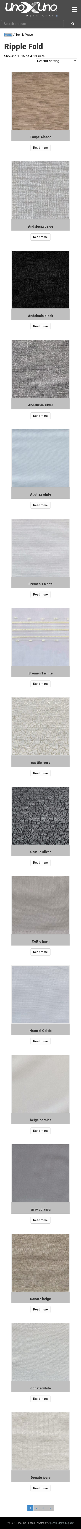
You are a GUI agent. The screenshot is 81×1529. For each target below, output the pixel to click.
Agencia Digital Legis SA (61, 1523)
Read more (40, 147)
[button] (73, 23)
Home (8, 35)
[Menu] (74, 9)
